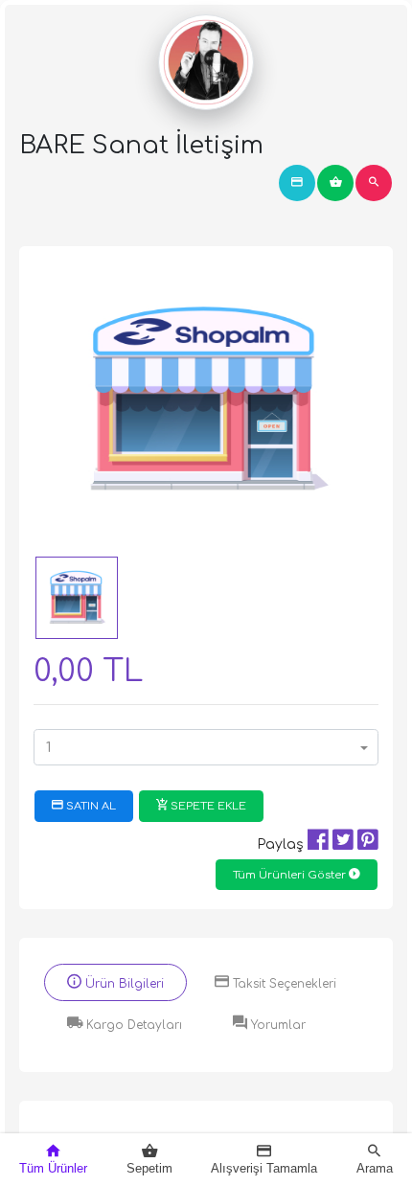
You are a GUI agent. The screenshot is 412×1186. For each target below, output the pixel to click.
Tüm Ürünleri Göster (291, 875)
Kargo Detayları (132, 1025)
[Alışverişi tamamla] (297, 183)
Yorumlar (276, 1025)
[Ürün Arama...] (373, 183)
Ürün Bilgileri (122, 984)
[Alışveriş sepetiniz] (335, 183)
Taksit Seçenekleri (282, 984)
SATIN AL (89, 806)
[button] (206, 747)
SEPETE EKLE (207, 806)
